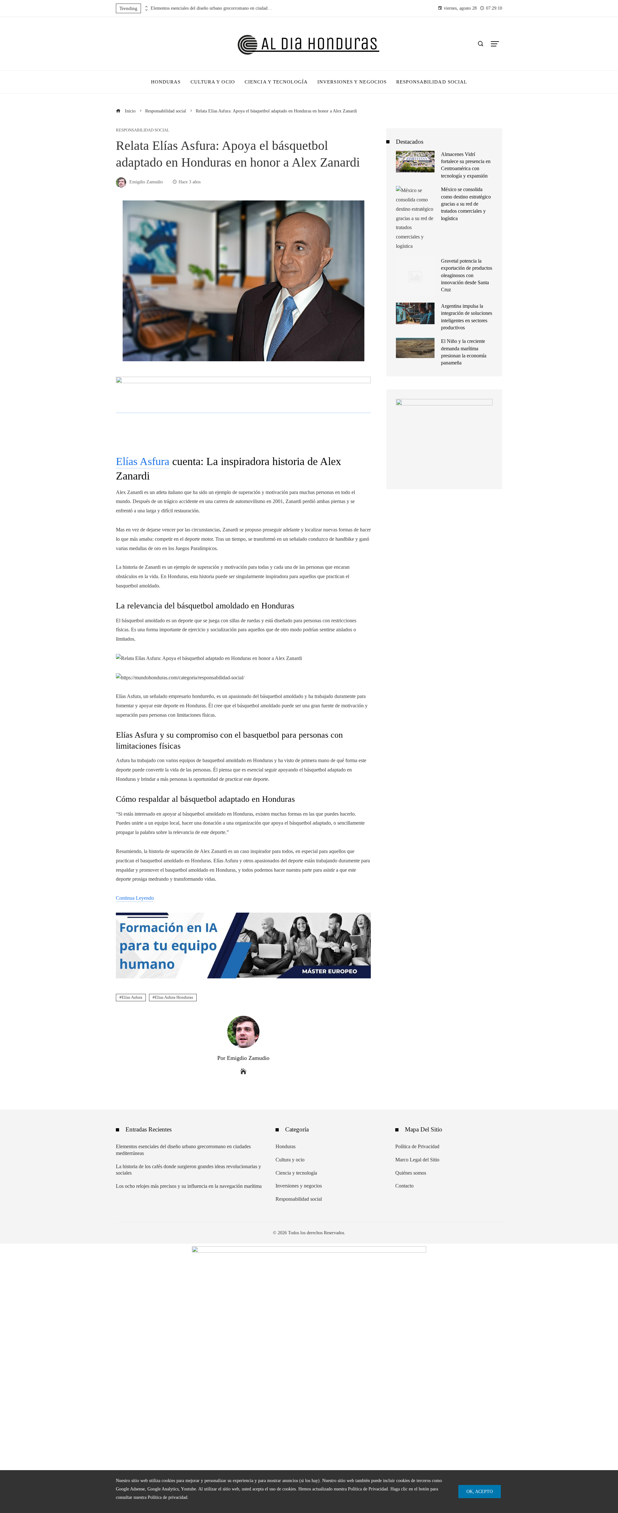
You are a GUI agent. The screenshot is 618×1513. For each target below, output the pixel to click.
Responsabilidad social (142, 130)
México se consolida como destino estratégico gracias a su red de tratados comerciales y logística (466, 204)
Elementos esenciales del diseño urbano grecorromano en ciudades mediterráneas (212, 8)
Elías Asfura (142, 461)
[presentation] (145, 6)
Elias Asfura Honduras (174, 997)
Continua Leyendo (135, 898)
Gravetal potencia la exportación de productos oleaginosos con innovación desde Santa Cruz (466, 275)
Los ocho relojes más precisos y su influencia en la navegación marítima (189, 1186)
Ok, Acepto (479, 1491)
